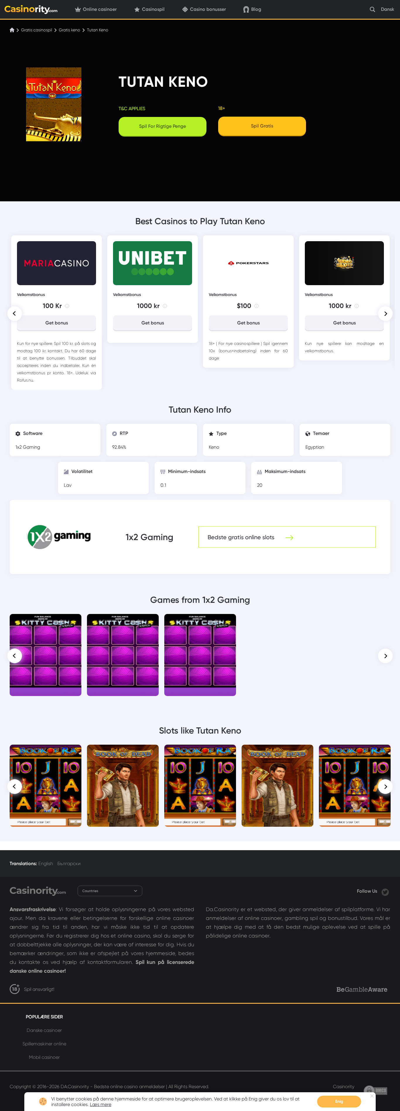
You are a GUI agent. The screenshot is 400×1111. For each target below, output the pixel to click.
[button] (14, 313)
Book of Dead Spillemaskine (123, 755)
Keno (214, 447)
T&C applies (132, 108)
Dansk (387, 9)
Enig (339, 1101)
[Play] (46, 655)
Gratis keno (69, 30)
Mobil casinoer (44, 1057)
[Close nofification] (372, 1096)
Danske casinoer (44, 1030)
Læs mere (100, 1104)
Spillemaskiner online (44, 1044)
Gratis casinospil (36, 30)
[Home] (13, 30)
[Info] (67, 305)
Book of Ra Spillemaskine (45, 753)
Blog (256, 9)
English (45, 863)
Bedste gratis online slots (242, 537)
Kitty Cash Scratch (45, 622)
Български (69, 863)
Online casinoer (100, 9)
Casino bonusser (208, 9)
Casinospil (153, 9)
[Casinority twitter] (385, 891)
